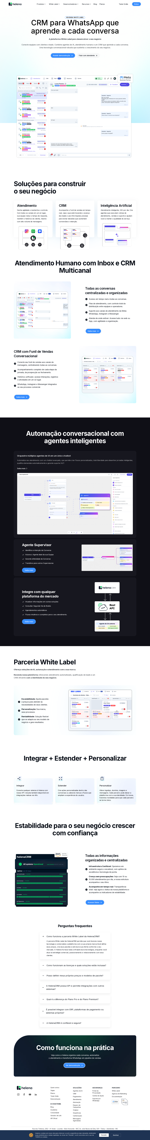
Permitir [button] (104, 1135)
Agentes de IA (77, 1091)
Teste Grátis (123, 4)
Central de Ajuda (98, 1096)
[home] (15, 4)
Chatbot (75, 1110)
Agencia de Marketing (119, 1094)
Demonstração (55, 1099)
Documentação (117, 1096)
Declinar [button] (116, 1135)
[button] (41, 4)
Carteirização (77, 1116)
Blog (95, 4)
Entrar (136, 4)
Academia (54, 1110)
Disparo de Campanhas (77, 1106)
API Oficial (54, 1118)
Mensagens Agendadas (77, 1120)
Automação (77, 1102)
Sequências (77, 1113)
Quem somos (55, 1087)
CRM (74, 1094)
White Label (116, 1091)
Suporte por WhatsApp (96, 1099)
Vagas (53, 1090)
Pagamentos (77, 1096)
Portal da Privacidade (96, 1092)
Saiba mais (29, 570)
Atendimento (77, 1099)
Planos (102, 4)
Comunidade (55, 1113)
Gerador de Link (56, 1115)
